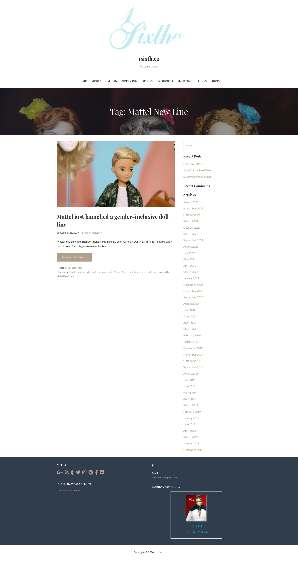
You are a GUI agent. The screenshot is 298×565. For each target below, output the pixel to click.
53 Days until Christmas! (197, 176)
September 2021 (193, 240)
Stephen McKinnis (92, 232)
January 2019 (191, 418)
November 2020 (193, 291)
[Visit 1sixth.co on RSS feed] (67, 473)
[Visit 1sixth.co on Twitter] (78, 473)
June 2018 (189, 424)
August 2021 (190, 246)
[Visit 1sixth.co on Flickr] (102, 473)
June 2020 (189, 316)
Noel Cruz (130, 81)
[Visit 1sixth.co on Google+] (60, 473)
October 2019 (191, 360)
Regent (147, 81)
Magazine (185, 81)
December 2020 (193, 284)
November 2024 (193, 208)
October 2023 (191, 227)
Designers (165, 81)
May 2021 (189, 259)
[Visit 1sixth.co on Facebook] (96, 473)
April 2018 (189, 430)
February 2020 (192, 335)
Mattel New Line (65, 276)
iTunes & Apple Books (69, 490)
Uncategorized (75, 267)
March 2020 (190, 329)
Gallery (111, 81)
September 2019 (193, 367)
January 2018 (191, 443)
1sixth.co (149, 58)
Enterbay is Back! (193, 163)
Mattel (117, 272)
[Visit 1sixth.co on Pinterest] (90, 473)
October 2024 (191, 214)
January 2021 (191, 278)
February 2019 (192, 411)
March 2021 (190, 271)
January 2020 (191, 341)
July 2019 (189, 379)
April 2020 (189, 322)
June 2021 (189, 252)
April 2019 (189, 398)
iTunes (202, 81)
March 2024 (190, 221)
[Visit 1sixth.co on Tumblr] (72, 473)
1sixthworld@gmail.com (164, 477)
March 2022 (190, 233)
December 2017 (193, 449)
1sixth (72, 272)
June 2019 (189, 386)
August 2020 (190, 303)
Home (82, 81)
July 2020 (189, 310)
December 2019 (193, 348)
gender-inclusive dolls (102, 272)
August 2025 (190, 202)
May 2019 (189, 392)
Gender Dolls (83, 272)
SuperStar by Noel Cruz (197, 170)
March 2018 (190, 437)
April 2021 (189, 265)
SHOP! (215, 81)
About (96, 81)
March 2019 (190, 405)
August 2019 (190, 373)
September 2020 (193, 297)
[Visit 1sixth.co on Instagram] (84, 473)
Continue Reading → (74, 257)
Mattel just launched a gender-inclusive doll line (146, 272)
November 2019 (193, 354)
